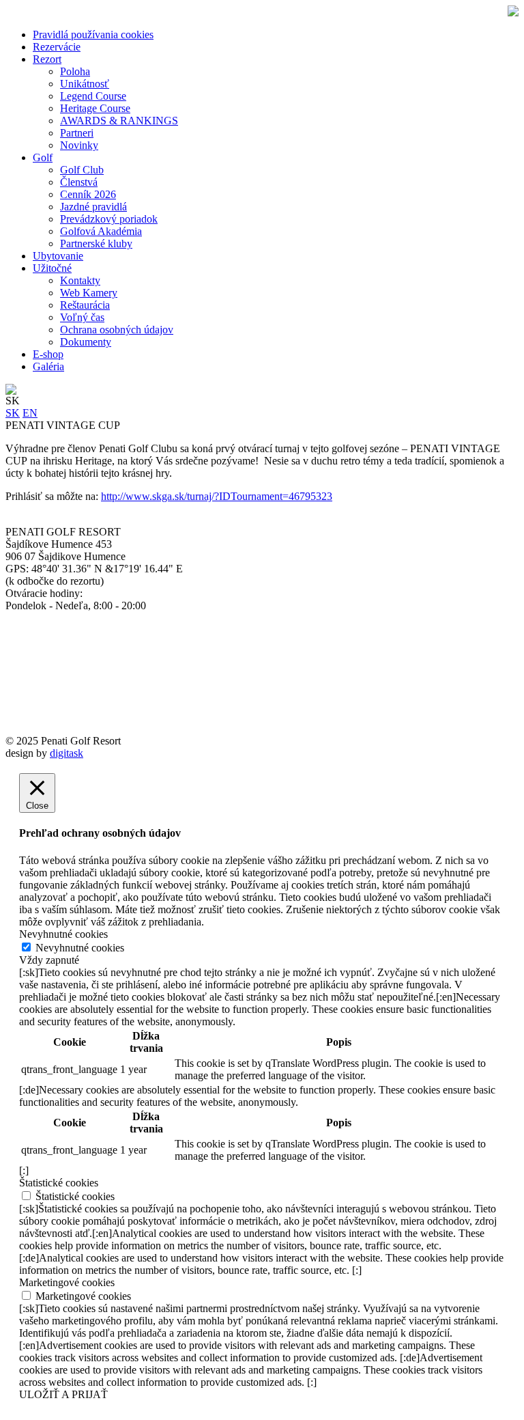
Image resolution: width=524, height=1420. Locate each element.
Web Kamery (88, 292)
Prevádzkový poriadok (109, 219)
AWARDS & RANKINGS (119, 120)
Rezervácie (57, 47)
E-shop (48, 354)
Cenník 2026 (88, 194)
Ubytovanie (58, 256)
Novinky (79, 145)
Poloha (75, 71)
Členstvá (79, 182)
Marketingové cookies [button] (67, 1282)
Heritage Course (95, 108)
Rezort (47, 59)
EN (30, 413)
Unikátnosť (84, 83)
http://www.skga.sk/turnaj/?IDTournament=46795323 (216, 496)
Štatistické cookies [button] (58, 1182)
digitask (66, 753)
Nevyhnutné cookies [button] (63, 934)
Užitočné (52, 268)
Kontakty (80, 280)
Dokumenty (85, 342)
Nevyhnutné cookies (79, 947)
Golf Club (82, 170)
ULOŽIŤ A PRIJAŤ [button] (63, 1394)
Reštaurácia (85, 305)
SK (12, 413)
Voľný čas (82, 317)
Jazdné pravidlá (93, 206)
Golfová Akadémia (101, 231)
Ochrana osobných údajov (116, 329)
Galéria (48, 366)
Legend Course (93, 96)
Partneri (76, 133)
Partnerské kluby (96, 243)
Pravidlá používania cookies (93, 34)
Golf (43, 157)
